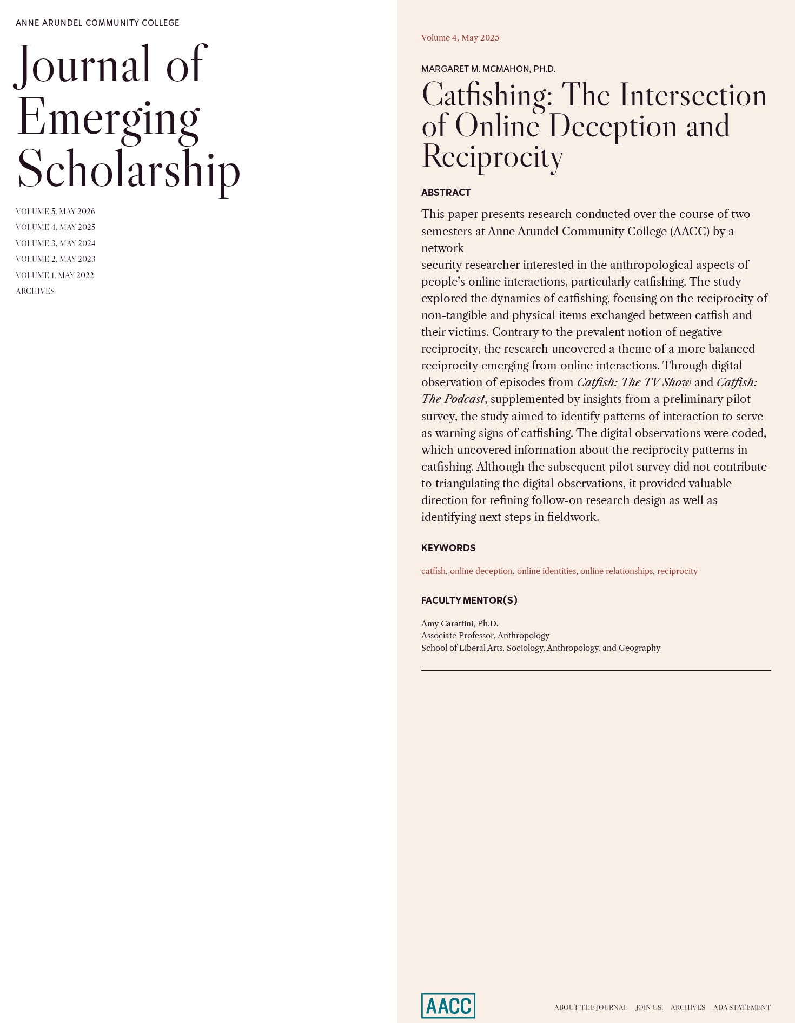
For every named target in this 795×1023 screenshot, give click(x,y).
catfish (433, 571)
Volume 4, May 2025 (460, 38)
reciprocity (677, 571)
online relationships (616, 571)
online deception (481, 571)
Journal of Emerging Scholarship (129, 115)
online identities (546, 571)
